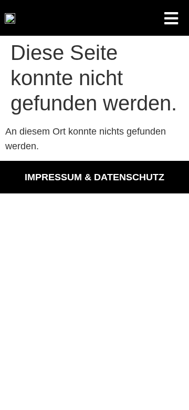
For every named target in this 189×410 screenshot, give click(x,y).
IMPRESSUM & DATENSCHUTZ (94, 177)
